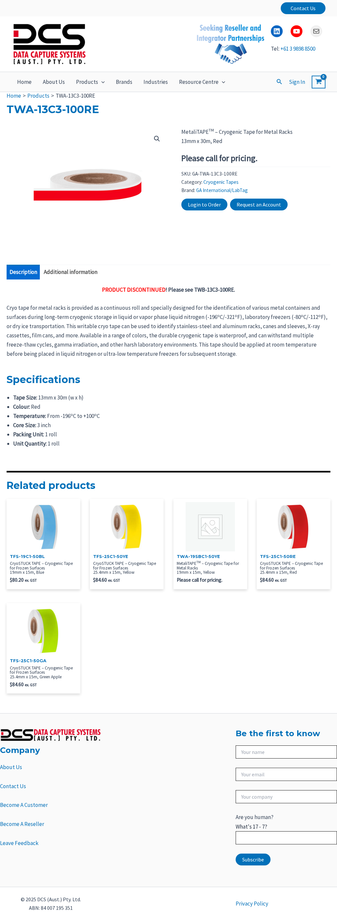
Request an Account (259, 204)
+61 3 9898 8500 (297, 48)
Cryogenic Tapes (221, 182)
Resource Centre (199, 81)
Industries (155, 81)
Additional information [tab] (70, 272)
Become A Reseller (22, 824)
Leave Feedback (19, 843)
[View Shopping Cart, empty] (318, 82)
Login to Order (204, 204)
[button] (303, 8)
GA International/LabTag (222, 190)
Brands (124, 81)
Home (24, 81)
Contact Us (13, 786)
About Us (54, 81)
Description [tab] (23, 272)
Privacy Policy (252, 903)
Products (87, 81)
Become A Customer (24, 805)
